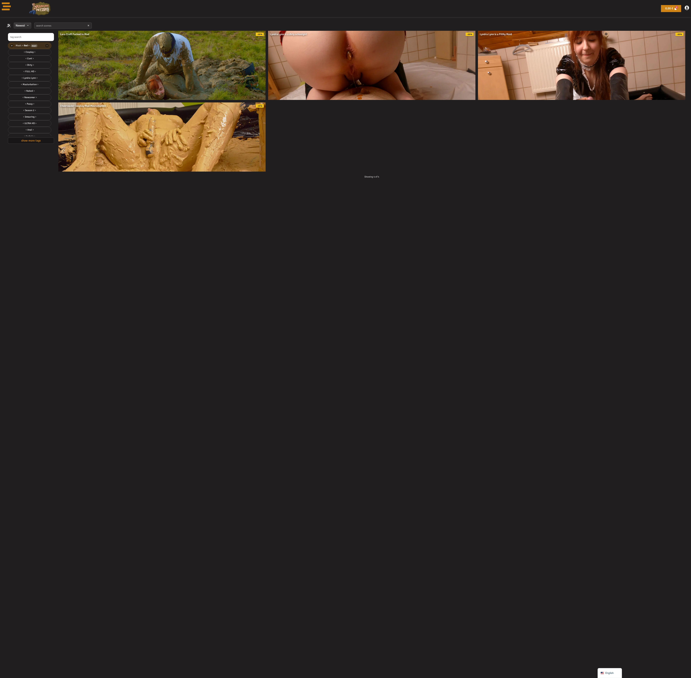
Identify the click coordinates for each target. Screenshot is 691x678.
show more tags (31, 140)
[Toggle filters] (9, 26)
